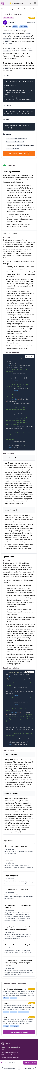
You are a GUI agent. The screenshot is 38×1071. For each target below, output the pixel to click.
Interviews (4, 9)
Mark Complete (31, 1063)
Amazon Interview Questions (10, 1057)
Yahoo (20, 9)
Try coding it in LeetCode (17, 153)
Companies (13, 9)
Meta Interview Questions (9, 1055)
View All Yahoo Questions (19, 1032)
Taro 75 (3, 1049)
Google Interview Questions (9, 1052)
